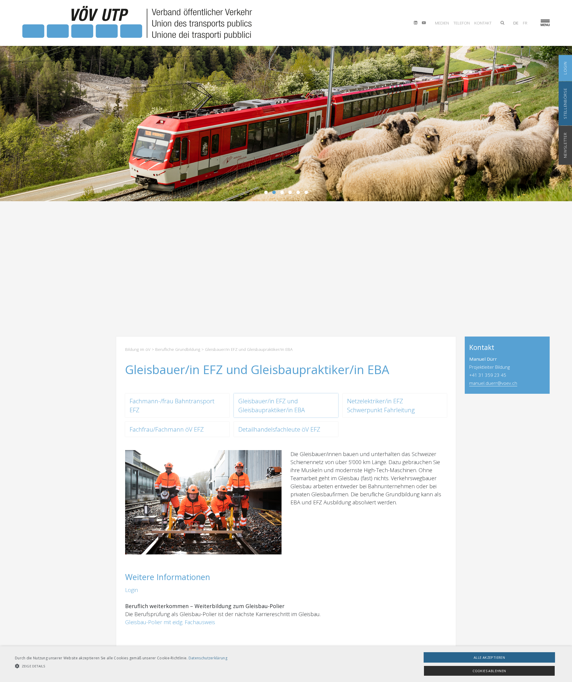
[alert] (286, 664)
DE (515, 23)
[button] (121, 666)
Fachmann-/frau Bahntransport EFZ (172, 405)
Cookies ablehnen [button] (489, 671)
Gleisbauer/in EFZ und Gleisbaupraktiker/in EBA (271, 405)
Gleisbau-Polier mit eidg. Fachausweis (170, 622)
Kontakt (483, 23)
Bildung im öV (137, 349)
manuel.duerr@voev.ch (493, 383)
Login (131, 589)
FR (525, 23)
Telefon (461, 23)
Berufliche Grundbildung (177, 349)
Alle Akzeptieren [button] (489, 657)
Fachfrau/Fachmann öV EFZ (167, 429)
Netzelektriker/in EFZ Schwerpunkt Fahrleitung (381, 405)
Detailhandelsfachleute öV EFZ (279, 429)
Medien (442, 23)
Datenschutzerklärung (208, 658)
